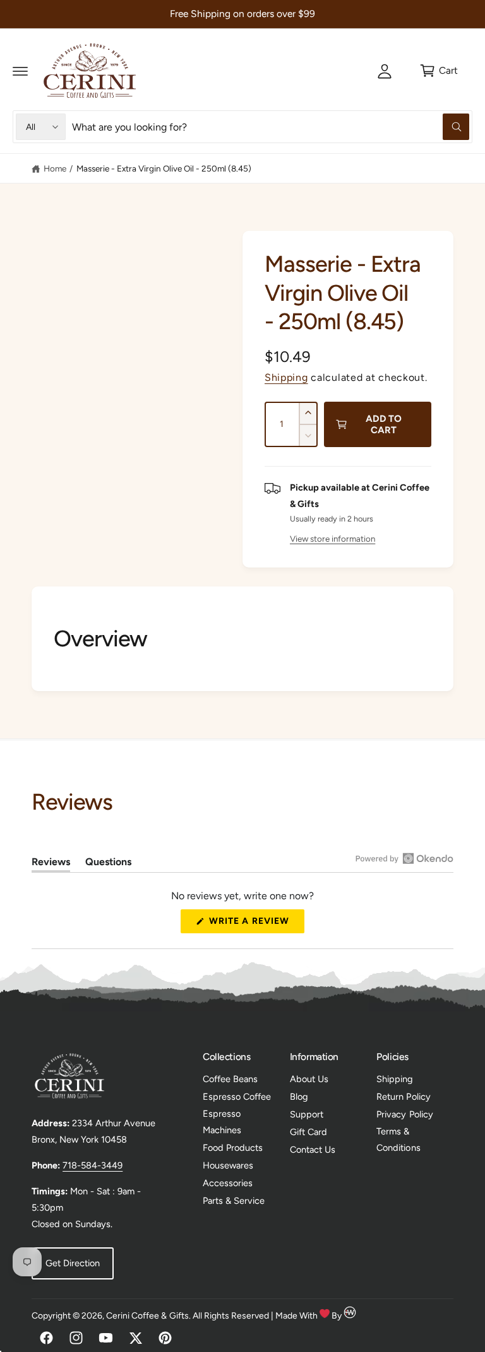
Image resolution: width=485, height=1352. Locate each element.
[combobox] (270, 126)
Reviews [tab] (51, 864)
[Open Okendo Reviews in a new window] (404, 858)
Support (306, 1114)
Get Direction (72, 1263)
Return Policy (403, 1096)
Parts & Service (234, 1200)
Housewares (228, 1165)
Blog (299, 1096)
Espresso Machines (222, 1122)
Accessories (228, 1183)
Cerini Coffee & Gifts (147, 1315)
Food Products (233, 1147)
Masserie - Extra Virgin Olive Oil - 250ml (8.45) (164, 168)
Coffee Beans (230, 1079)
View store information (332, 538)
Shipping (286, 377)
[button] (20, 70)
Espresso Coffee (237, 1096)
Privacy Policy (404, 1114)
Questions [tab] (108, 864)
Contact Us (312, 1149)
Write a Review (253, 924)
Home (55, 168)
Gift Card (308, 1132)
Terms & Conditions (398, 1139)
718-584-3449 (93, 1165)
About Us (309, 1079)
